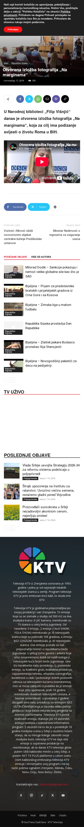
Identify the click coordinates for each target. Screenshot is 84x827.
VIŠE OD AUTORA (41, 256)
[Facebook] (20, 99)
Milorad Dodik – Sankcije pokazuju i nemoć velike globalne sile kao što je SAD (52, 271)
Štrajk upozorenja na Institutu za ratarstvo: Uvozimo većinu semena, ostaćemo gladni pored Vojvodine (48, 490)
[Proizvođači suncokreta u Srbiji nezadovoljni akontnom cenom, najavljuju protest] (12, 512)
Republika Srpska (20, 63)
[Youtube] (63, 795)
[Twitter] (29, 99)
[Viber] (56, 99)
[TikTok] (42, 795)
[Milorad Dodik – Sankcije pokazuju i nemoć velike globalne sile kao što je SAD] (13, 272)
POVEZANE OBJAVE (15, 256)
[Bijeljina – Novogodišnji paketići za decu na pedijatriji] (13, 365)
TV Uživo (14, 391)
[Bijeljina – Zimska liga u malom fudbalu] (13, 309)
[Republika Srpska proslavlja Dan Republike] (13, 328)
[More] (55, 207)
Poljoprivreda (30, 478)
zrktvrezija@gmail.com (53, 784)
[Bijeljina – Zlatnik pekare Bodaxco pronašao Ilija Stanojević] (13, 347)
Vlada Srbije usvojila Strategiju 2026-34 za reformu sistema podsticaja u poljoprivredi (51, 469)
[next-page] (12, 380)
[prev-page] (6, 380)
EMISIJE (43, 815)
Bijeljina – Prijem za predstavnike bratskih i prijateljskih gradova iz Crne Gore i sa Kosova (49, 290)
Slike (52, 815)
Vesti (6, 63)
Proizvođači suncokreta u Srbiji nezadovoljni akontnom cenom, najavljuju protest (45, 511)
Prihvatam (13, 29)
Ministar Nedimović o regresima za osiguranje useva (64, 235)
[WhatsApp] (38, 99)
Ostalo (62, 815)
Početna (22, 815)
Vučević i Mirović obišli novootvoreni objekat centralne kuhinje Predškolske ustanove (23, 237)
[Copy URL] (65, 99)
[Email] (47, 99)
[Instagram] (31, 795)
